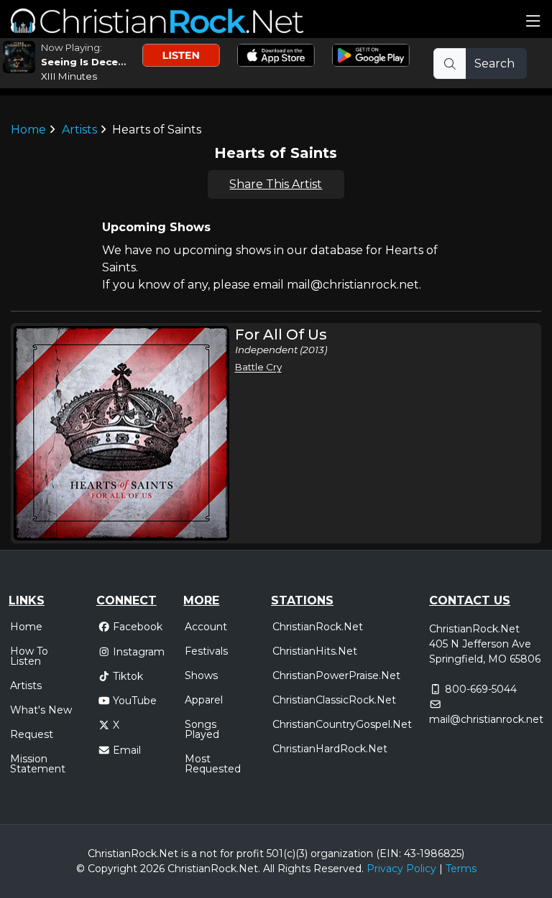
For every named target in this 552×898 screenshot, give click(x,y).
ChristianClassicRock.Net (334, 700)
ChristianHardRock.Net (329, 749)
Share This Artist (275, 184)
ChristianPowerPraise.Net (336, 675)
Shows (201, 675)
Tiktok (128, 676)
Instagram (139, 652)
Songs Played (202, 729)
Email (127, 750)
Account (206, 627)
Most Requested (213, 764)
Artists (79, 129)
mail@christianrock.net (486, 719)
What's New (41, 710)
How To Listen (29, 656)
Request (31, 734)
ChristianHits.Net (314, 651)
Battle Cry (258, 367)
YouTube (135, 701)
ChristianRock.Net (317, 627)
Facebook (137, 627)
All (269, 868)
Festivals (206, 651)
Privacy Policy (401, 868)
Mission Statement (37, 764)
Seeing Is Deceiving (92, 61)
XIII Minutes (69, 76)
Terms (461, 868)
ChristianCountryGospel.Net (342, 724)
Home (28, 129)
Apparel (204, 700)
